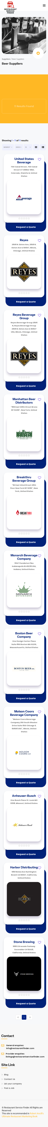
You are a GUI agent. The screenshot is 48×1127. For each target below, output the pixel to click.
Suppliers (6, 59)
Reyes (24, 240)
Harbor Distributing (24, 867)
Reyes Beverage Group (24, 316)
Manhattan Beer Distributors (24, 400)
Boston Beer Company (24, 634)
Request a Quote (26, 227)
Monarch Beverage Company (24, 556)
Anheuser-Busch (24, 796)
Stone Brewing (24, 942)
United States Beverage (24, 160)
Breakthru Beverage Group (24, 478)
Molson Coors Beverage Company (24, 713)
